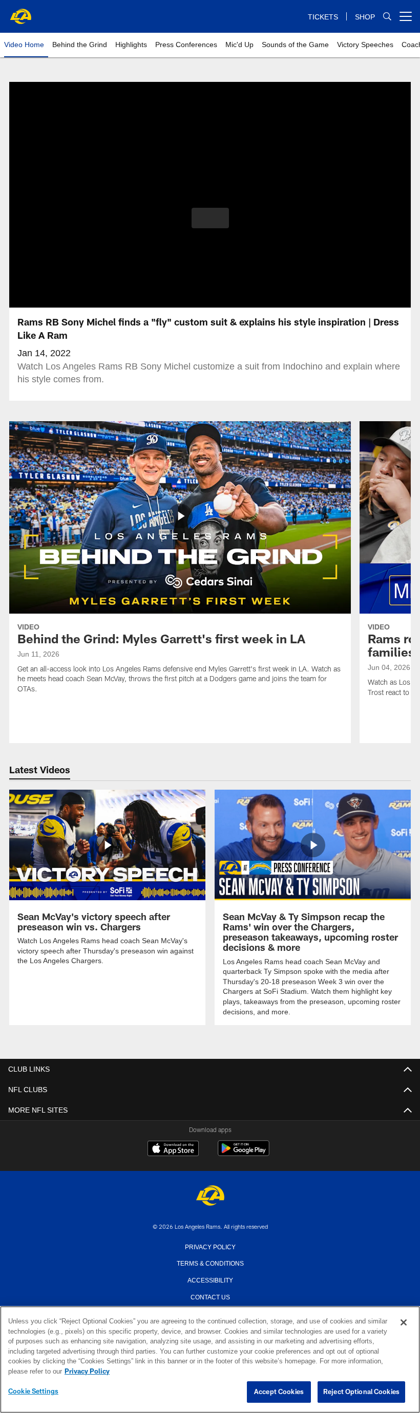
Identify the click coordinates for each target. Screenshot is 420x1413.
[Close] (403, 1323)
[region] (210, 1360)
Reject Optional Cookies (361, 1392)
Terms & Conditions (210, 1262)
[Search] (387, 17)
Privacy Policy (210, 1245)
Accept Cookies (279, 1392)
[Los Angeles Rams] (210, 1195)
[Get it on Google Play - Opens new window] (243, 1152)
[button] (210, 218)
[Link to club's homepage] (20, 12)
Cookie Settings (33, 1391)
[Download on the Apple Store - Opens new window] (173, 1149)
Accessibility (210, 1278)
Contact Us (210, 1295)
